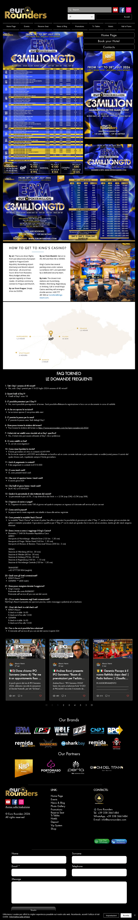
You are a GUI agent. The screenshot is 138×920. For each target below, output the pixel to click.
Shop (53, 828)
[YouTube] (115, 10)
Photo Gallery (58, 806)
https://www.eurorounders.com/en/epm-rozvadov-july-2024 (63, 428)
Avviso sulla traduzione (18, 806)
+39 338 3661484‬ (108, 812)
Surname (76, 853)
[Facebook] (122, 10)
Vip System (56, 825)
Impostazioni (111, 915)
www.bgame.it (23, 443)
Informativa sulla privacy (19, 916)
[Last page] (91, 705)
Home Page (57, 795)
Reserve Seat (57, 812)
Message (16, 879)
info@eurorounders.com (113, 819)
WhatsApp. (100, 816)
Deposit (54, 821)
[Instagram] (128, 10)
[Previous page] (52, 705)
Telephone (77, 866)
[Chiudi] (134, 915)
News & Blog (58, 802)
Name (15, 853)
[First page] (46, 705)
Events (54, 799)
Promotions (56, 809)
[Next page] (86, 705)
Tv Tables (55, 815)
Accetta (126, 915)
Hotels (54, 818)
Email (15, 866)
